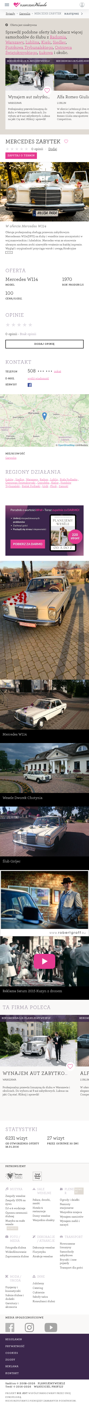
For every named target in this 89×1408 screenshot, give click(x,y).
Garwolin (24, 13)
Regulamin (13, 1339)
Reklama (12, 1366)
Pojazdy (10, 13)
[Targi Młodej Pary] (37, 1176)
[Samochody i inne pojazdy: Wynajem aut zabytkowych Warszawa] (29, 74)
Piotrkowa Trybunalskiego (29, 47)
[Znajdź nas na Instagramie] (29, 1327)
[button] (82, 4)
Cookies (11, 1353)
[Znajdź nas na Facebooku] (9, 1327)
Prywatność (15, 1346)
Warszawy (14, 42)
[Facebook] (30, 385)
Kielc (46, 42)
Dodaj (52, 149)
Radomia (58, 37)
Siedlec (59, 42)
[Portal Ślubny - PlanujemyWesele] (30, 4)
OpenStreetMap (66, 445)
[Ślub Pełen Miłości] (13, 1176)
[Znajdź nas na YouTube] (51, 1327)
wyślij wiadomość (38, 378)
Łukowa (46, 53)
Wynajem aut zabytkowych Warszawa (42, 97)
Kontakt (12, 1373)
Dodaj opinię (44, 344)
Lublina (32, 42)
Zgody (10, 1359)
